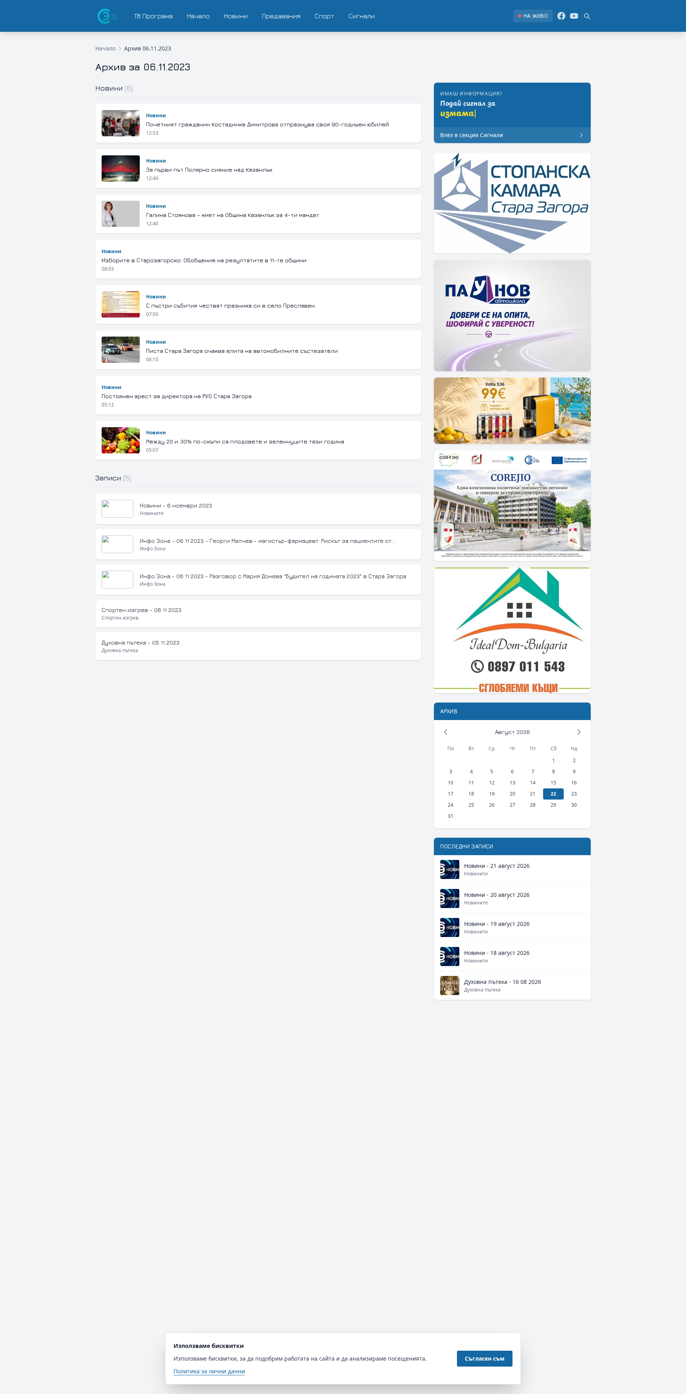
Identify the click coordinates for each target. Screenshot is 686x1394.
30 (574, 805)
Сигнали (362, 15)
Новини (236, 15)
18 (471, 793)
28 (533, 805)
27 (512, 805)
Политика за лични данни (209, 1371)
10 (450, 782)
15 (553, 782)
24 (450, 805)
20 (512, 793)
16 (574, 782)
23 (574, 793)
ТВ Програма (153, 15)
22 (553, 793)
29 (553, 805)
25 (471, 805)
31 (450, 816)
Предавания (281, 15)
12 (492, 782)
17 (450, 793)
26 (492, 805)
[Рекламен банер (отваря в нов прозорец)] (512, 203)
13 (512, 782)
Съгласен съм (485, 1358)
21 (533, 793)
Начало (198, 15)
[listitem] (533, 16)
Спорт (324, 15)
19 (492, 793)
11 (471, 782)
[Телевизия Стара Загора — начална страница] (106, 15)
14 (533, 782)
